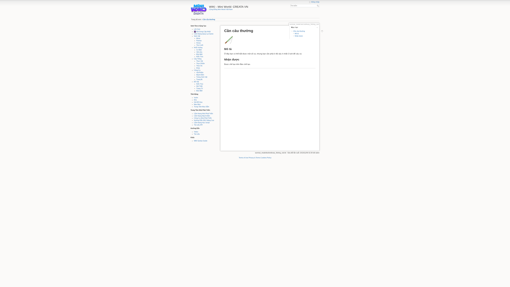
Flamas (199, 41)
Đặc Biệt (199, 54)
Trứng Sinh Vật (201, 77)
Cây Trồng (197, 59)
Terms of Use (243, 158)
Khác (198, 68)
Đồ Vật (196, 82)
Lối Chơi (197, 29)
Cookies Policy (266, 158)
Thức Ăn (199, 66)
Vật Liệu (199, 52)
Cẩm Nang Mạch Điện (202, 116)
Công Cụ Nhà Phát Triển (203, 118)
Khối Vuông (198, 47)
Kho (195, 100)
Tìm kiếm (318, 6)
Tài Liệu (197, 134)
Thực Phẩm (200, 63)
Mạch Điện (200, 75)
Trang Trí (199, 88)
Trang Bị (199, 79)
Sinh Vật (197, 36)
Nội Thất (199, 86)
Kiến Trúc (199, 57)
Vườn (196, 98)
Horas (198, 43)
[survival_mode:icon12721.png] (228, 40)
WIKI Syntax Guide (200, 141)
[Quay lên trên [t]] (322, 31)
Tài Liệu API (198, 125)
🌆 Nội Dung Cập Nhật (202, 32)
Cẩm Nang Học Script (202, 123)
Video (196, 132)
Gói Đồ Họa (198, 102)
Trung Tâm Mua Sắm (201, 107)
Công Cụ (197, 70)
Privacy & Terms (254, 158)
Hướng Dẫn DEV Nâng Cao (204, 120)
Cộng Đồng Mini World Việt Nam (221, 9)
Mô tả (297, 34)
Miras (198, 38)
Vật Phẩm (199, 72)
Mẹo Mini (197, 104)
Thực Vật (199, 61)
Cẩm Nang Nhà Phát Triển (203, 114)
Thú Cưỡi (199, 45)
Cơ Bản (199, 50)
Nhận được (299, 36)
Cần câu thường (209, 19)
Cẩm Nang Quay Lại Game (203, 34)
